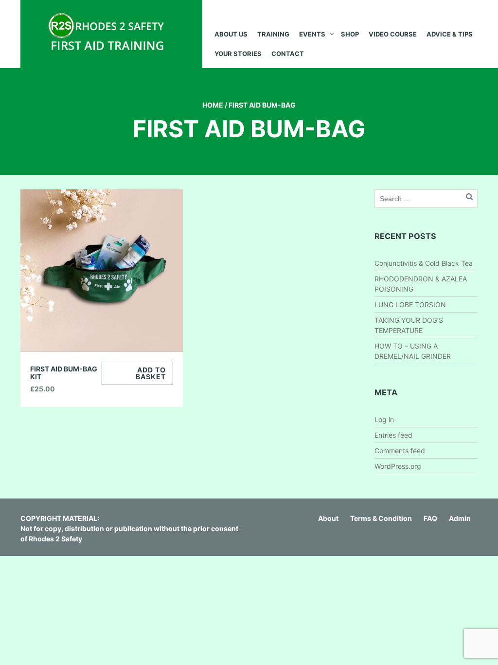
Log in (384, 419)
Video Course (393, 34)
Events (312, 34)
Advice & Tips (450, 34)
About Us (231, 34)
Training (273, 34)
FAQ (430, 518)
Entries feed (393, 435)
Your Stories (238, 53)
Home (212, 105)
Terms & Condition (381, 518)
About (328, 518)
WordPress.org (397, 466)
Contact (287, 53)
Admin (460, 518)
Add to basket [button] (151, 373)
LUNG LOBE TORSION (410, 304)
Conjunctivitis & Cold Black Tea (423, 263)
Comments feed (399, 450)
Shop (350, 34)
